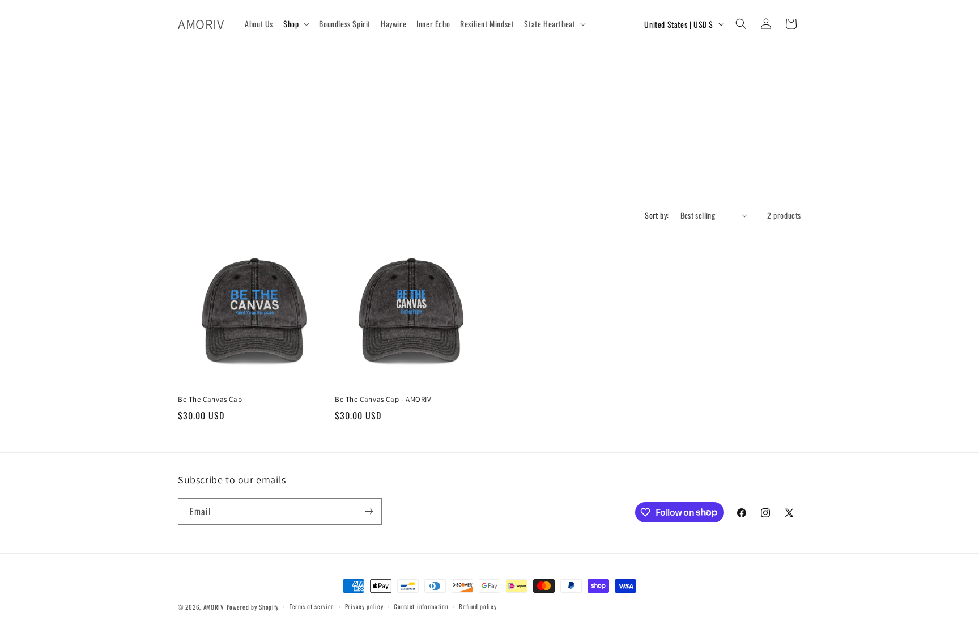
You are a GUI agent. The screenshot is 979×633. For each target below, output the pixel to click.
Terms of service (312, 606)
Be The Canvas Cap (210, 399)
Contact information (421, 606)
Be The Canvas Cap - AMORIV (383, 399)
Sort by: (657, 215)
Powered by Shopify (253, 606)
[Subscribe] (368, 511)
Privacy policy (364, 606)
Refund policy (477, 606)
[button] (296, 24)
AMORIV (213, 606)
